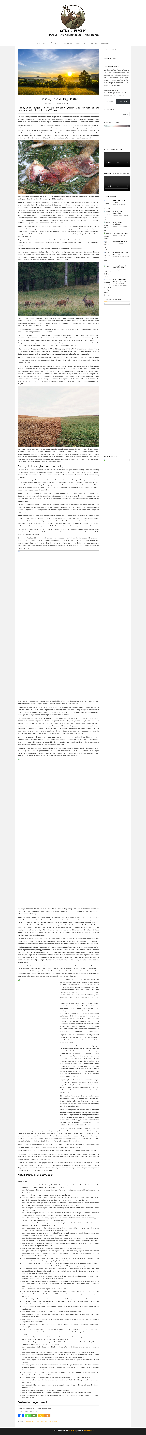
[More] (47, 1415)
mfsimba (68, 103)
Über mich (55, 43)
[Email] (34, 1415)
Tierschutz (48, 1421)
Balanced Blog (88, 1431)
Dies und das (29, 1421)
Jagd (42, 1421)
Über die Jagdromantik (120, 233)
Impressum (104, 43)
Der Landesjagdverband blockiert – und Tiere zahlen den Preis (121, 281)
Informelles (37, 1421)
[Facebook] (21, 1415)
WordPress (72, 1431)
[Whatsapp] (28, 1415)
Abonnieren (123, 102)
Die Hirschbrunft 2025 (120, 241)
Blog (78, 43)
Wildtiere (54, 1421)
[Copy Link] (41, 1415)
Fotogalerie (67, 43)
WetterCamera (90, 43)
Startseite (42, 43)
